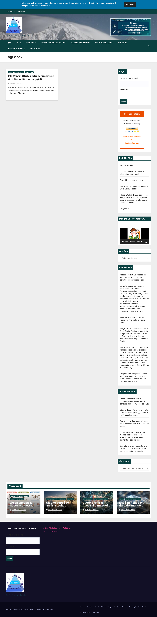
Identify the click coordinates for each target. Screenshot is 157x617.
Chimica (13, 496)
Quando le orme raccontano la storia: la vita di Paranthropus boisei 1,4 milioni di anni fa (133, 448)
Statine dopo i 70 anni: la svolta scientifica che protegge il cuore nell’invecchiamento (134, 412)
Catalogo (21, 11)
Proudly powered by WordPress (17, 609)
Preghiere (124, 208)
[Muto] (142, 242)
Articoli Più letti (126, 165)
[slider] (132, 241)
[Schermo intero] (146, 242)
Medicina (62, 499)
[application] (134, 236)
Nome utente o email (129, 78)
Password (124, 89)
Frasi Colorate (11, 11)
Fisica (122, 499)
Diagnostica (87, 499)
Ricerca (70, 499)
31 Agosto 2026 (19, 510)
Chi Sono (122, 43)
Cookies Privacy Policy (53, 43)
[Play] (123, 242)
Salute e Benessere (16, 499)
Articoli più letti (104, 43)
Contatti (31, 43)
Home (18, 43)
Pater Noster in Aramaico (131, 180)
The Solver (29, 72)
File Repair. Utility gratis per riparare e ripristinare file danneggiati (31, 77)
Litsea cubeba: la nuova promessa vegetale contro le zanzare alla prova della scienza (134, 401)
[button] (149, 46)
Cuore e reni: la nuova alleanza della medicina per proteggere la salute (134, 423)
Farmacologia (23, 496)
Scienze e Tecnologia (16, 72)
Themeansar (49, 609)
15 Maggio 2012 (16, 83)
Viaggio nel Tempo (80, 43)
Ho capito (130, 4)
